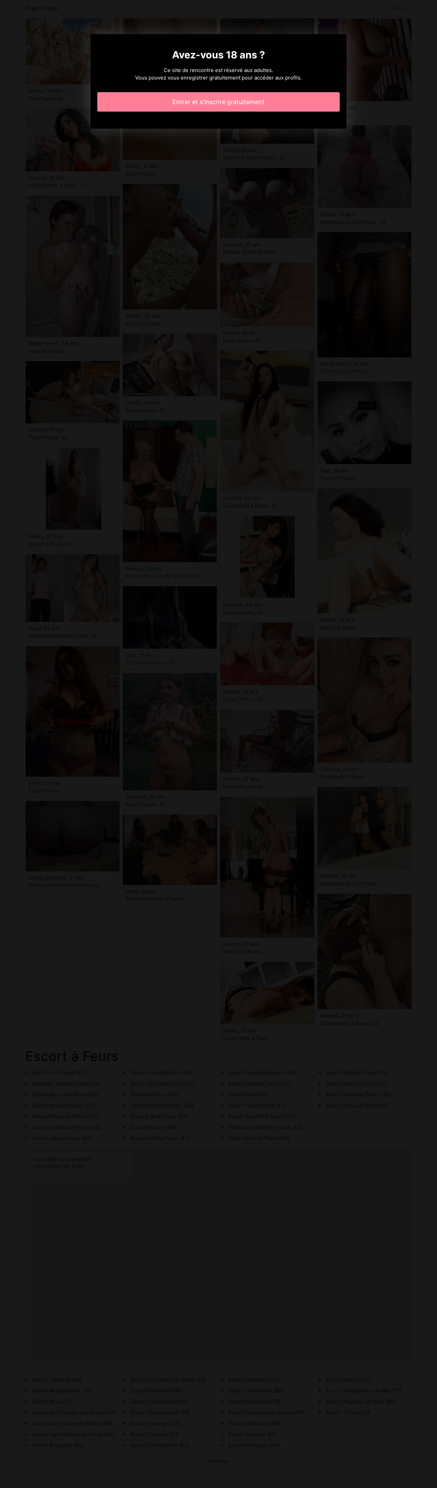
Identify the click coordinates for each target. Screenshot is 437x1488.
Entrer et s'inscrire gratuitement (218, 101)
